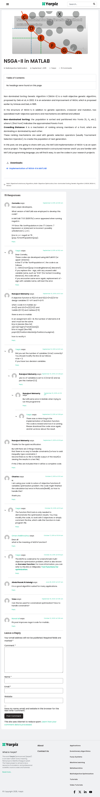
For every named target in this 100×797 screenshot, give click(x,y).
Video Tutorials (76, 785)
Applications (75, 746)
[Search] (94, 4)
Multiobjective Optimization (16, 68)
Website (8, 697)
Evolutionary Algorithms (80, 751)
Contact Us (43, 751)
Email (7, 687)
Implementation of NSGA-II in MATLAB (28, 168)
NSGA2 (8, 186)
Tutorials (74, 779)
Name (8, 677)
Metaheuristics (76, 768)
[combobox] (82, 4)
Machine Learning (77, 762)
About (40, 745)
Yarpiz (18, 250)
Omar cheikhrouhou (20, 535)
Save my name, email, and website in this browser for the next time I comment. (31, 710)
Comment (10, 646)
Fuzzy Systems (76, 757)
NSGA (87, 183)
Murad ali (16, 618)
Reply (13, 242)
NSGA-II (92, 183)
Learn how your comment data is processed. (30, 723)
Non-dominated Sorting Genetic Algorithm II (69, 183)
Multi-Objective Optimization (44, 183)
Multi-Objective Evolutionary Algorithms (20, 183)
